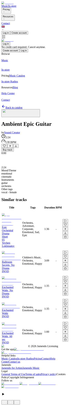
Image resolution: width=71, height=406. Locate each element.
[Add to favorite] (4, 146)
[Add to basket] (65, 237)
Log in (6, 33)
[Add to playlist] (10, 146)
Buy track (7, 150)
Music (4, 6)
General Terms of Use (13, 374)
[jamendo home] (7, 2)
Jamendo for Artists (11, 367)
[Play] (20, 113)
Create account (19, 33)
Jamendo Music (30, 367)
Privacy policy (49, 374)
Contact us (14, 361)
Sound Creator (12, 132)
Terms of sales (33, 374)
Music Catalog (9, 358)
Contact (5, 23)
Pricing (6, 9)
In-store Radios (25, 358)
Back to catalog (14, 107)
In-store (12, 6)
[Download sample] (16, 146)
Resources (8, 16)
